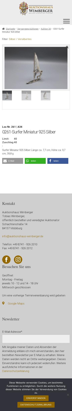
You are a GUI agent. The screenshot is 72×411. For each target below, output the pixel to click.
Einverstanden (36, 398)
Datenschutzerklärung (15, 371)
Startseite (10, 29)
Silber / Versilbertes (20, 39)
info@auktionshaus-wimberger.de (22, 236)
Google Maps (16, 303)
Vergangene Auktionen (28, 29)
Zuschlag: (7, 144)
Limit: (5, 138)
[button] (12, 161)
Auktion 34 (46, 29)
